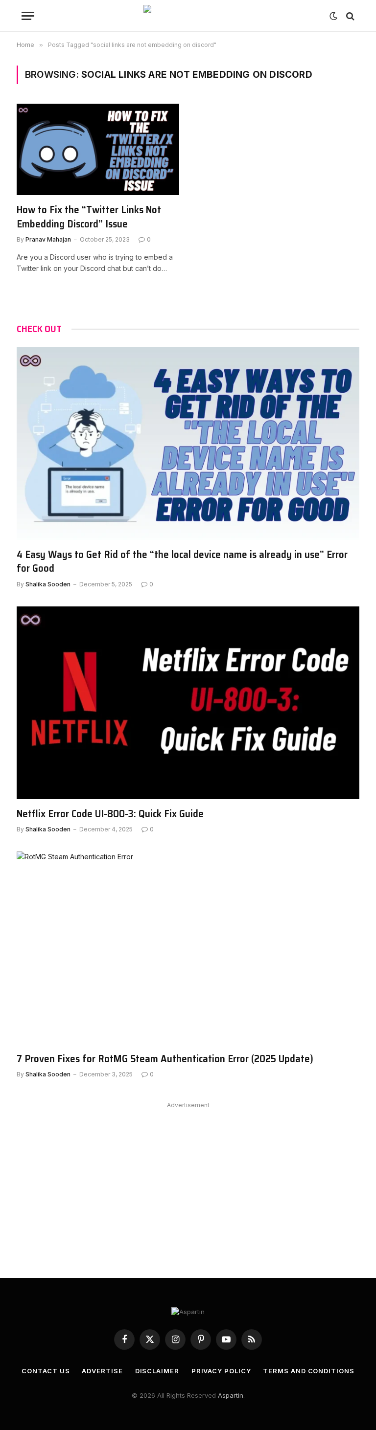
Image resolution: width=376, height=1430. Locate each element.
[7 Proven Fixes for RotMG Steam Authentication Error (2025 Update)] (188, 947)
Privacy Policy (221, 1371)
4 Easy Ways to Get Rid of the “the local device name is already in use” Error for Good (182, 562)
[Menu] (28, 16)
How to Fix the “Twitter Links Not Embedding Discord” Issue (89, 217)
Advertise (102, 1371)
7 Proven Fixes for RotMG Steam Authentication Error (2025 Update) (165, 1059)
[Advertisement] (188, 1180)
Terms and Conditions (308, 1371)
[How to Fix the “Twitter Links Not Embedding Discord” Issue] (98, 149)
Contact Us (46, 1371)
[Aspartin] (188, 16)
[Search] (349, 16)
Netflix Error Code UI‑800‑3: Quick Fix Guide (110, 814)
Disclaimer (157, 1371)
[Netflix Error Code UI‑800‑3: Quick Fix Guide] (188, 702)
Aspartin (230, 1395)
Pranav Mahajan (48, 239)
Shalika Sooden (47, 584)
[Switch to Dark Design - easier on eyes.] (333, 16)
